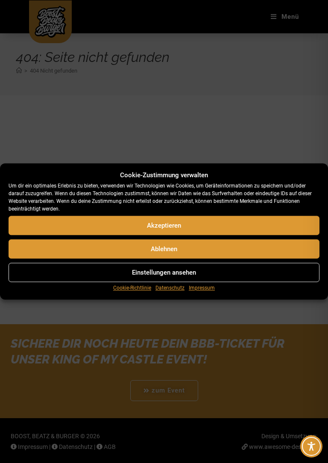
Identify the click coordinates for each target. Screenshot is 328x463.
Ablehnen (164, 249)
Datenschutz (169, 288)
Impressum (202, 288)
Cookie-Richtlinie (132, 288)
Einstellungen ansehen (164, 272)
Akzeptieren (164, 225)
